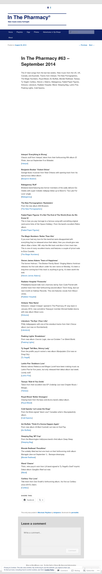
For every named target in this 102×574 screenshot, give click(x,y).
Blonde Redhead (28, 457)
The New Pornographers (32, 208)
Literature (25, 330)
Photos (36, 32)
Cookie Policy (49, 570)
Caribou (25, 487)
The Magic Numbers (30, 254)
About (10, 37)
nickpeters (57, 512)
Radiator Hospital (29, 296)
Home (10, 32)
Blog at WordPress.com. (34, 565)
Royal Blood (26, 402)
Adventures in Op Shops (52, 32)
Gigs (28, 32)
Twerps (25, 390)
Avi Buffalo (26, 430)
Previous (83, 45)
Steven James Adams (31, 275)
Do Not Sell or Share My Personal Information (60, 565)
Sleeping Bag (27, 442)
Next (91, 45)
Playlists (20, 32)
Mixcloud (41, 512)
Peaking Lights (28, 342)
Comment (72, 551)
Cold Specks (27, 418)
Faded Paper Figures (30, 230)
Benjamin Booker (29, 178)
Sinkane (25, 315)
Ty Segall (25, 357)
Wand (24, 472)
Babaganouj (26, 196)
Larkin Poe (26, 375)
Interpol (25, 163)
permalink (74, 512)
